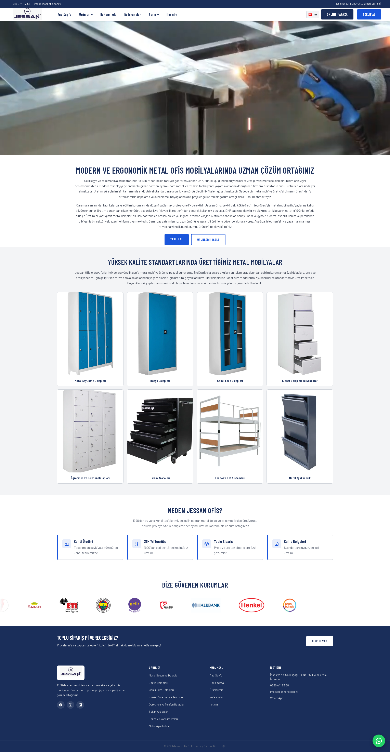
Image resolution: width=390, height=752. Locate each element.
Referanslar (132, 14)
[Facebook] (61, 705)
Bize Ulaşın (320, 641)
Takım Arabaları (159, 711)
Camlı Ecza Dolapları (161, 689)
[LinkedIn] (80, 705)
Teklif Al (369, 14)
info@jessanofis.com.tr (47, 3)
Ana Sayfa (64, 14)
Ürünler (84, 14)
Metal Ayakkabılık (159, 726)
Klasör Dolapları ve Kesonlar (166, 697)
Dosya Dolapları (158, 682)
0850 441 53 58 (21, 3)
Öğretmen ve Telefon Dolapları (167, 704)
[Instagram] (70, 705)
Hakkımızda (108, 14)
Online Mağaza (337, 14)
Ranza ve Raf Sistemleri (163, 719)
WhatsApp (276, 698)
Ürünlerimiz (216, 689)
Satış (152, 14)
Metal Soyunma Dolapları (164, 675)
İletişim (172, 14)
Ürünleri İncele (208, 239)
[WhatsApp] (379, 741)
